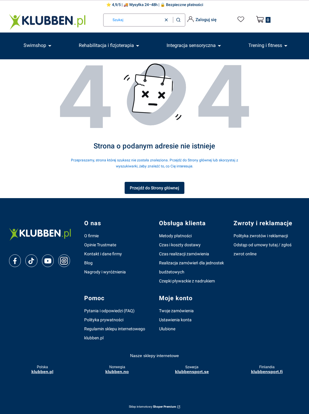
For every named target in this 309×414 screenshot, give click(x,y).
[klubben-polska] (42, 233)
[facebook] (15, 261)
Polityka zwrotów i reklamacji (261, 235)
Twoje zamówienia (176, 310)
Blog (88, 262)
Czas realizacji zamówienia (184, 253)
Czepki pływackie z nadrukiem (187, 281)
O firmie (91, 235)
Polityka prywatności (103, 319)
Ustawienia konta (175, 319)
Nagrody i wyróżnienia (105, 271)
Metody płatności (175, 235)
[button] (178, 20)
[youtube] (47, 260)
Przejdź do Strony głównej (154, 187)
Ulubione (167, 328)
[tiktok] (31, 261)
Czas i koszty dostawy (180, 244)
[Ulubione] (241, 19)
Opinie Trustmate (100, 244)
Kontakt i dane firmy (103, 253)
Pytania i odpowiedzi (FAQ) (109, 310)
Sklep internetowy (152, 406)
